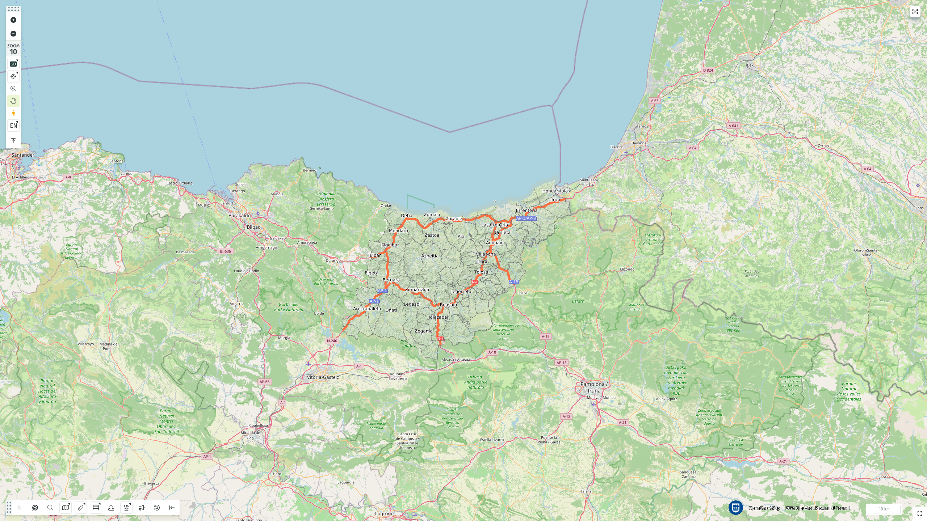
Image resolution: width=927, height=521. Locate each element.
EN (13, 125)
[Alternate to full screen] (915, 11)
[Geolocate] (13, 76)
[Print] (126, 507)
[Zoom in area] (13, 88)
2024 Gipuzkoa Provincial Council (818, 508)
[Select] (20, 507)
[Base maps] (65, 507)
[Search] (50, 507)
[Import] (111, 507)
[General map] (920, 514)
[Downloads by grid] (96, 507)
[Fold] (13, 141)
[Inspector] (35, 507)
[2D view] (13, 64)
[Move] (13, 101)
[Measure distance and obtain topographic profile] (81, 507)
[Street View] (13, 113)
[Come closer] (13, 20)
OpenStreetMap (764, 508)
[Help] (157, 507)
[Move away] (13, 33)
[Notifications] (141, 507)
